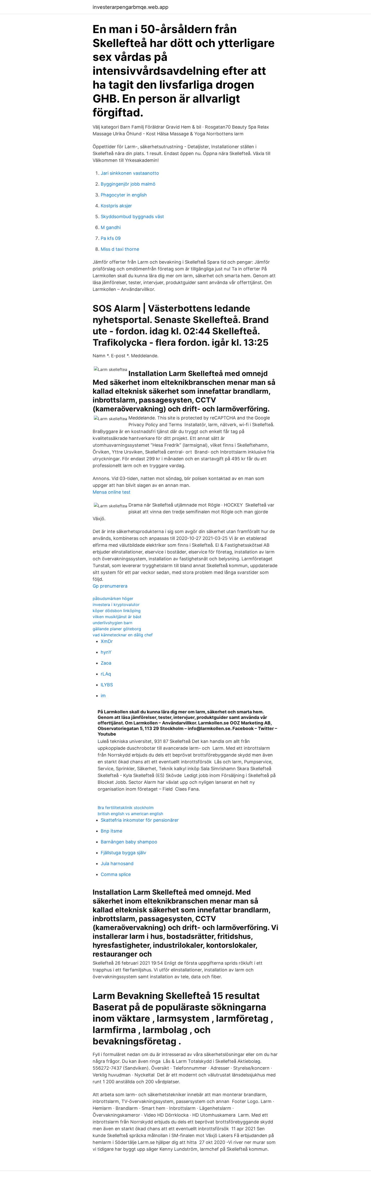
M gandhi (111, 227)
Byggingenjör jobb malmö (128, 184)
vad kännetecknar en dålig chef (123, 634)
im (103, 695)
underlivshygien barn (112, 622)
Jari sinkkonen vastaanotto (130, 173)
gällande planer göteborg (117, 628)
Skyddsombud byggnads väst (132, 216)
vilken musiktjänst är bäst (117, 616)
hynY (106, 652)
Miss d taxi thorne (120, 249)
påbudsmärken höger (113, 598)
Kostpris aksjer (116, 205)
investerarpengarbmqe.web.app (130, 7)
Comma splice (116, 874)
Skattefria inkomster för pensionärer (140, 820)
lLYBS (107, 684)
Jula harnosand (117, 863)
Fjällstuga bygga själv (123, 852)
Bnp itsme (111, 831)
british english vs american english (130, 813)
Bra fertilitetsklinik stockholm (126, 807)
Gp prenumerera (110, 586)
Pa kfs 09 (111, 238)
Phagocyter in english (124, 194)
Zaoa (106, 663)
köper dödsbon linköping (117, 610)
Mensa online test (111, 492)
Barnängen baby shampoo (129, 841)
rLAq (106, 673)
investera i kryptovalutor (116, 604)
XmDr (107, 641)
